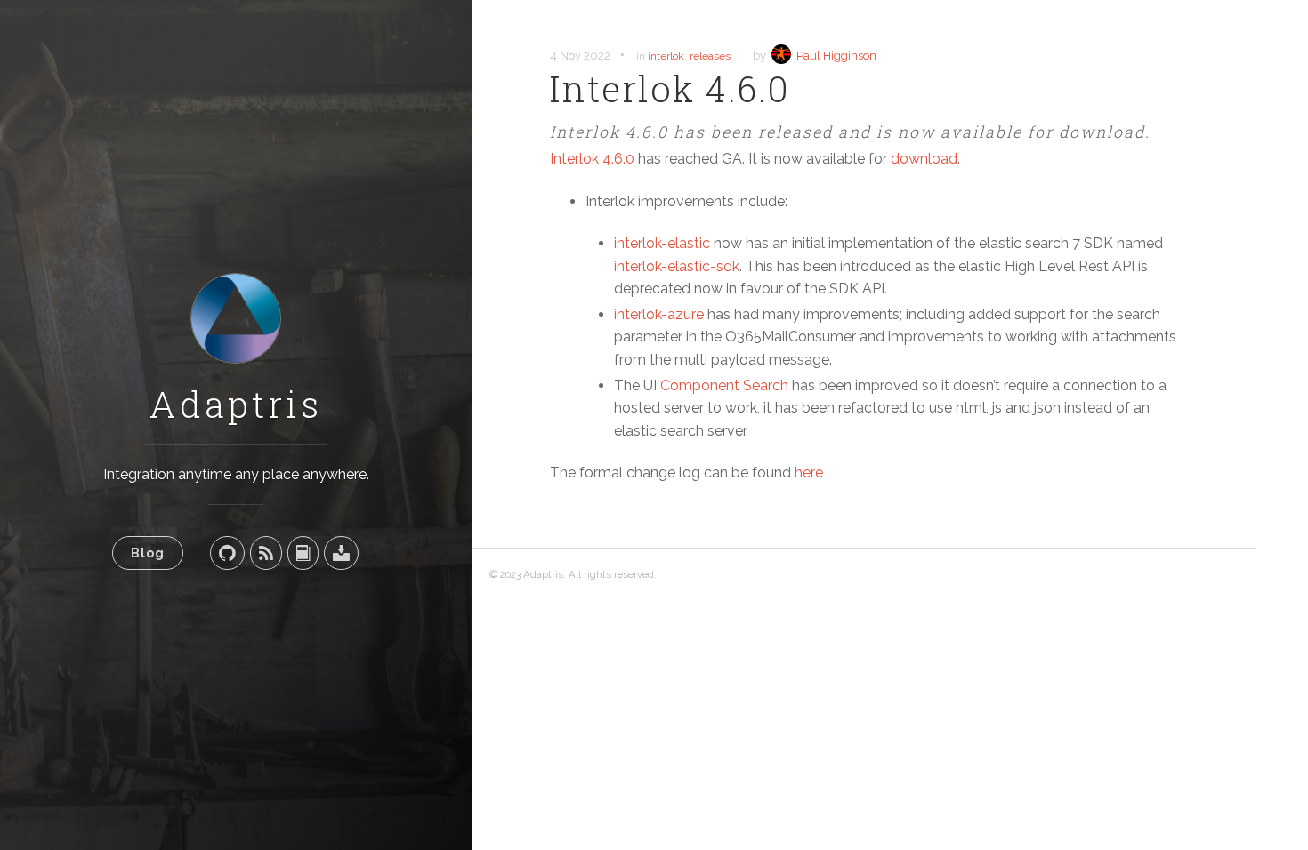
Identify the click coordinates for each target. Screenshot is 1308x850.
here (809, 472)
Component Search (724, 385)
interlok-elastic (662, 243)
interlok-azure (659, 314)
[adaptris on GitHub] (227, 553)
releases (710, 56)
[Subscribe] (266, 553)
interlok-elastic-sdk (676, 266)
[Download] (341, 553)
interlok (666, 56)
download (924, 158)
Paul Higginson (836, 55)
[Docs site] (303, 553)
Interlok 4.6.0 (592, 158)
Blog (148, 552)
